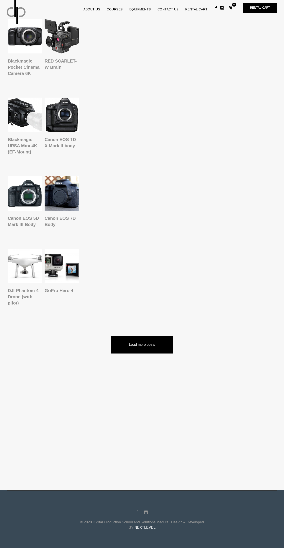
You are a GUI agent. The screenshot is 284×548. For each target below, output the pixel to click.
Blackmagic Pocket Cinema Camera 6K (23, 67)
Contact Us (168, 9)
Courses (115, 9)
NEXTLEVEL (145, 527)
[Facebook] (216, 8)
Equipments (140, 9)
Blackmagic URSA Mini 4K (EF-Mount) (22, 145)
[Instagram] (222, 8)
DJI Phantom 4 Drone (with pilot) (23, 296)
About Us (91, 9)
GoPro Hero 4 (59, 290)
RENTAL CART (196, 9)
